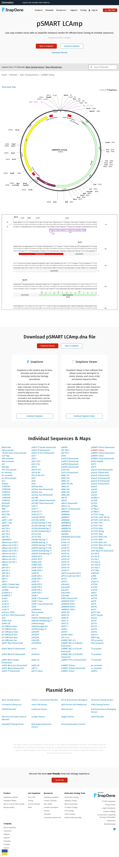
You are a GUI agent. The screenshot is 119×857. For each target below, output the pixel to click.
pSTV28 (94, 500)
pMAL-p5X (65, 495)
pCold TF (5, 609)
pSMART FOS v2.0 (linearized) (73, 660)
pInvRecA (35, 654)
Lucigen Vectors (38, 717)
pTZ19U (94, 587)
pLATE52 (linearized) (70, 467)
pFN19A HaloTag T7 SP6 (41, 545)
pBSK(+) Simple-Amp (10, 584)
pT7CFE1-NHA (96, 534)
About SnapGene (9, 828)
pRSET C (64, 626)
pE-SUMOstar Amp (9, 637)
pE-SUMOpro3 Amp (10, 632)
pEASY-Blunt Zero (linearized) (14, 665)
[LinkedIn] (114, 829)
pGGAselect (36, 609)
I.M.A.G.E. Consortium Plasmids (44, 700)
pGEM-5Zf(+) (36, 584)
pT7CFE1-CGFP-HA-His (100, 517)
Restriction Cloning (71, 797)
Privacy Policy (110, 805)
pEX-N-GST (36, 470)
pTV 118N (95, 570)
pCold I (5, 598)
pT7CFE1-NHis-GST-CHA (101, 545)
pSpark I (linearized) (100, 472)
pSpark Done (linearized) (102, 470)
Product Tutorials (50, 801)
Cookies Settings (109, 812)
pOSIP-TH (65, 565)
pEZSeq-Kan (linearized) (42, 495)
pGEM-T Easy (37, 601)
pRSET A (64, 621)
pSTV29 (94, 503)
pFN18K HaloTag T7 (39, 542)
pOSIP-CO (65, 542)
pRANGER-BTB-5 (68, 609)
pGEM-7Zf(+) (36, 587)
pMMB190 (65, 512)
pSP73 (93, 467)
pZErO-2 (94, 635)
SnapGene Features (10, 797)
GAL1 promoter (8, 461)
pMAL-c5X (65, 481)
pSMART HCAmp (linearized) (73, 668)
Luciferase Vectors (39, 709)
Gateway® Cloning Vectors (13, 724)
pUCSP (94, 621)
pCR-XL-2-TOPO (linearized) (13, 615)
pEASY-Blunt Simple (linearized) (10, 661)
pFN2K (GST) (36, 559)
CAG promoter (8, 450)
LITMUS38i (6, 498)
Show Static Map (9, 87)
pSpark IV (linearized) (100, 481)
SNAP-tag (95, 637)
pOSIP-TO (65, 567)
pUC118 (94, 595)
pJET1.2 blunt (37, 671)
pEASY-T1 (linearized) (11, 671)
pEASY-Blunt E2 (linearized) (13, 654)
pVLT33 (94, 626)
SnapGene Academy (51, 797)
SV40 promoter (97, 643)
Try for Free (59, 780)
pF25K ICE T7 (36, 514)
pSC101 (64, 632)
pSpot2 (94, 489)
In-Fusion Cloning (70, 807)
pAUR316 (5, 526)
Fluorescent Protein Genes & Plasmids (14, 718)
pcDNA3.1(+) (7, 593)
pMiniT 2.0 (65, 506)
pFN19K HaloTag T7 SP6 (41, 548)
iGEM (30, 807)
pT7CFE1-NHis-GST (99, 542)
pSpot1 (94, 486)
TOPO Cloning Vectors (100, 704)
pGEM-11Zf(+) (37, 567)
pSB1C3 (64, 629)
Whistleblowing (110, 824)
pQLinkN (65, 595)
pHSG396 (35, 637)
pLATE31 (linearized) (69, 461)
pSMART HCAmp (68, 665)
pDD (3, 618)
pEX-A (33, 458)
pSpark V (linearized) (100, 484)
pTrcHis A (95, 554)
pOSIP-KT (65, 562)
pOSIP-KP (65, 559)
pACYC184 (6, 514)
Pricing (83, 10)
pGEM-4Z (35, 581)
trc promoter (96, 668)
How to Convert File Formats (14, 804)
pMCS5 (64, 498)
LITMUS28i (6, 489)
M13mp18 (6, 503)
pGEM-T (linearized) (39, 598)
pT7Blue (94, 506)
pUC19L (94, 607)
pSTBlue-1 (95, 498)
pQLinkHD (65, 593)
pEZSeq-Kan (36, 492)
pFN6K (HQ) (36, 565)
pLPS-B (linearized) (69, 472)
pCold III (5, 604)
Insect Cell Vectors (39, 704)
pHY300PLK (36, 643)
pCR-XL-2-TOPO (8, 612)
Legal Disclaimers (109, 808)
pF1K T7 (34, 509)
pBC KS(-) (6, 531)
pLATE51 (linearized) (69, 464)
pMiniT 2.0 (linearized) (70, 509)
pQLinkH (65, 590)
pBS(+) (4, 579)
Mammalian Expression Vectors (41, 725)
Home (4, 75)
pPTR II (64, 581)
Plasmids (49, 10)
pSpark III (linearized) (100, 478)
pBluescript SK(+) (9, 559)
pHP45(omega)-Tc (39, 629)
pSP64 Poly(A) (97, 461)
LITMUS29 (6, 492)
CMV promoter (8, 458)
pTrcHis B (95, 556)
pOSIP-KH (65, 551)
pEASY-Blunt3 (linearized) (13, 668)
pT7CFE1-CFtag (97, 514)
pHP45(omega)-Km (39, 626)
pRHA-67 (65, 618)
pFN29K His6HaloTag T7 (41, 554)
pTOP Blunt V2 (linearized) (102, 551)
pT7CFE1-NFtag (97, 531)
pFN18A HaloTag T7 (39, 540)
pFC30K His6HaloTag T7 (41, 531)
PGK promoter (37, 612)
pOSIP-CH (65, 540)
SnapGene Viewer (10, 801)
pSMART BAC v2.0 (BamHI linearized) (72, 644)
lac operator (7, 472)
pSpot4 (94, 495)
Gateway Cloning (70, 801)
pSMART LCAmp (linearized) (102, 453)
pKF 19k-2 (65, 453)
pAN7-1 (5, 517)
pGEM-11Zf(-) (37, 570)
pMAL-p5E (65, 489)
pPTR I (64, 579)
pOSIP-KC (65, 548)
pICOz (33, 649)
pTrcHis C (95, 559)
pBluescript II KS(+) (10, 542)
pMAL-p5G (65, 492)
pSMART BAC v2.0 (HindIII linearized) (72, 655)
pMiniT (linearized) (69, 503)
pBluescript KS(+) (9, 554)
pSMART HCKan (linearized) (102, 447)
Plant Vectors (67, 709)
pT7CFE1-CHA (96, 523)
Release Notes (8, 807)
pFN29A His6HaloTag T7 (41, 551)
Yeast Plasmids (97, 717)
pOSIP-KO (65, 556)
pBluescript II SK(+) (10, 548)
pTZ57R (94, 590)
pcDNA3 (5, 590)
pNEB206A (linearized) (70, 537)
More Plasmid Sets (54, 67)
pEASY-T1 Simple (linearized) (43, 447)
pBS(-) (4, 581)
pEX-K (34, 467)
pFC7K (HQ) (36, 537)
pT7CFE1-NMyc (97, 548)
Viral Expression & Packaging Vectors (103, 710)
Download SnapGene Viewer (84, 416)
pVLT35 (94, 629)
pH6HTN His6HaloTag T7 (41, 621)
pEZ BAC (34, 498)
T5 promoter (96, 654)
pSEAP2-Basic (67, 635)
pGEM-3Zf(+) (36, 576)
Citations (6, 834)
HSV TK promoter (9, 470)
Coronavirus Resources (11, 704)
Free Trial (111, 10)
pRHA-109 (65, 612)
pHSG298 (35, 632)
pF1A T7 (34, 506)
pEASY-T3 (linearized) (40, 450)
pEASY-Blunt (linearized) (12, 643)
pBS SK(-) (6, 576)
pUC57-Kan (95, 612)
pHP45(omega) (37, 623)
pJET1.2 (34, 668)
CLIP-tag (5, 456)
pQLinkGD (65, 587)
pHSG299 (35, 635)
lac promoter (7, 475)
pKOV (63, 456)
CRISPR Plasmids (9, 709)
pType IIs (95, 581)
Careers (6, 848)
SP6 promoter (97, 640)
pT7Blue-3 (95, 512)
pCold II (5, 601)
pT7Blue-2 (95, 509)
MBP (4, 509)
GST (3, 464)
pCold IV (5, 607)
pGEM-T (34, 595)
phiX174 (94, 671)
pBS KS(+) (6, 567)
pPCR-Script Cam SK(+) (71, 576)
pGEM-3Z (35, 573)
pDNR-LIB (6, 623)
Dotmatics (7, 841)
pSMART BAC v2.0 (68, 640)
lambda (5, 484)
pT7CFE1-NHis (97, 540)
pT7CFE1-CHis (96, 526)
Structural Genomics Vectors (73, 724)
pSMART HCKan (67, 671)
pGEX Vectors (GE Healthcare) (74, 704)
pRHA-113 (65, 615)
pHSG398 (35, 640)
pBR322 (5, 565)
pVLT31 (94, 623)
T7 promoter (96, 660)
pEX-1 (33, 456)
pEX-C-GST (35, 461)
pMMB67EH (66, 528)
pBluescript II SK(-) (10, 551)
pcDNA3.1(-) (7, 595)
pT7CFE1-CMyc (97, 528)
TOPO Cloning (69, 814)
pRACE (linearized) (69, 598)
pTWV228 (95, 573)
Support (74, 10)
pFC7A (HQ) (36, 534)
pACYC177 (6, 512)
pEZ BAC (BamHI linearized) (43, 500)
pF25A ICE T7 (36, 512)
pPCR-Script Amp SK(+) (71, 573)
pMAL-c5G (65, 478)
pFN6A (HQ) (36, 562)
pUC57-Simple (97, 615)
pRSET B (64, 623)
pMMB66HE (66, 526)
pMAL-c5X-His (67, 484)
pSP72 (93, 464)
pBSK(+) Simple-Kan (10, 587)
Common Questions (51, 807)
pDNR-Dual (6, 621)
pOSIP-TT (65, 570)
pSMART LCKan (97, 456)
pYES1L (94, 632)
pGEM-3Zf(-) (36, 579)
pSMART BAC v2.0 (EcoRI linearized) (71, 650)
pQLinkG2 (65, 584)
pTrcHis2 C (95, 567)
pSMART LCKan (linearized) (102, 458)
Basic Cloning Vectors (11, 700)
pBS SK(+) (6, 573)
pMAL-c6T (65, 486)
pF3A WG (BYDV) (38, 517)
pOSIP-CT (65, 545)
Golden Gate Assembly (72, 818)
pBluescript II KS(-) (10, 545)
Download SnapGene (72, 46)
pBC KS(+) (6, 528)
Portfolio (6, 844)
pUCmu (94, 618)
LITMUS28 (6, 486)
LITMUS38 (6, 495)
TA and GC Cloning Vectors (102, 700)
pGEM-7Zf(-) (36, 590)
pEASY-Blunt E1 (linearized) (13, 649)
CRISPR (46, 811)
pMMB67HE (66, 531)
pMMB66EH (66, 523)
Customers (7, 831)
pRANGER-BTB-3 (68, 607)
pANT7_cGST (7, 520)
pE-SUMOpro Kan (9, 629)
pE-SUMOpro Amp (9, 626)
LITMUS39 (6, 500)
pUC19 (93, 604)
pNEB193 (65, 534)
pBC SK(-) (6, 537)
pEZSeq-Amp (37, 486)
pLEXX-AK (65, 470)
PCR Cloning (69, 811)
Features (39, 10)
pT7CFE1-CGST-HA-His (100, 520)
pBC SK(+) (6, 534)
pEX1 (33, 478)
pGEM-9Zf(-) (36, 593)
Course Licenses (34, 804)
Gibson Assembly (70, 804)
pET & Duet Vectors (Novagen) (74, 700)
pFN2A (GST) (36, 556)
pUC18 (93, 601)
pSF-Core (65, 637)
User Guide (48, 804)
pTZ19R (94, 584)
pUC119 (94, 598)
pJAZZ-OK (35, 665)
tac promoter (96, 665)
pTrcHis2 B (95, 565)
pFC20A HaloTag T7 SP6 (41, 523)
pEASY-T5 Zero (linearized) (42, 453)
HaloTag (5, 467)
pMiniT (64, 500)
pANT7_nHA (7, 523)
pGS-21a (34, 615)
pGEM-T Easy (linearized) (42, 604)
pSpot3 (94, 492)
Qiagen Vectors (67, 717)
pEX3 (33, 484)
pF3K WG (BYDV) (38, 520)
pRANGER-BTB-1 (68, 601)
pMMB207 (65, 517)
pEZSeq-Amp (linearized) (42, 489)
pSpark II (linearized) (100, 475)
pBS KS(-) (6, 570)
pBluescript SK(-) (9, 562)
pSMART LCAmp (97, 450)
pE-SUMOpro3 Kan (9, 635)
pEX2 (33, 481)
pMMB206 (65, 514)
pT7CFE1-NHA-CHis (99, 537)
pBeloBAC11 (6, 540)
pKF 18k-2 (65, 450)
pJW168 (64, 447)
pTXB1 (93, 576)
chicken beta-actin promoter (14, 453)
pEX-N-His (35, 472)
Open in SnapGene (46, 46)
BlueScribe (6, 447)
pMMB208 (65, 520)
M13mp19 (6, 506)
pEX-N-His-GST (37, 475)
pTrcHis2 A (95, 562)
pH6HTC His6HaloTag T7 (41, 618)
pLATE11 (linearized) (69, 458)
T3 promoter (96, 649)
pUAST (93, 593)
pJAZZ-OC (35, 660)
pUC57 (93, 609)
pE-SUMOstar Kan (9, 640)
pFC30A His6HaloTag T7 (41, 528)
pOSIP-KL (65, 554)
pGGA (33, 607)
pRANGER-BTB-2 (68, 604)
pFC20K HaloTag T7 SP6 (41, 526)
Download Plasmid (59, 53)
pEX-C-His (35, 464)
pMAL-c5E (65, 475)
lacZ (3, 481)
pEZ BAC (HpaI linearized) (42, 503)
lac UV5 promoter (9, 478)
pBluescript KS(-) (9, 556)
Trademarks (111, 821)
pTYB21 (94, 579)
